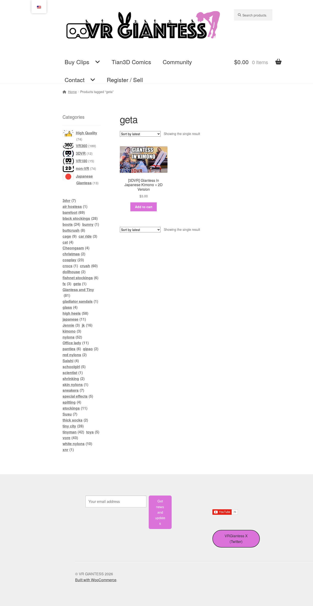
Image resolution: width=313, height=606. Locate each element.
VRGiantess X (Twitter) (236, 538)
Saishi (71, 360)
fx (67, 283)
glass (70, 307)
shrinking (74, 378)
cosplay (73, 259)
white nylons (77, 443)
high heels (75, 313)
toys (92, 432)
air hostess (75, 206)
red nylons (75, 354)
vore (70, 437)
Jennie (71, 325)
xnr (68, 449)
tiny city (73, 426)
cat (68, 242)
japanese (74, 319)
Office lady (76, 342)
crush (89, 265)
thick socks (75, 420)
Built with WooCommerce (95, 579)
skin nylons (75, 384)
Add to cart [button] (143, 206)
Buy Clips (77, 62)
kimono (72, 331)
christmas (74, 253)
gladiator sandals (80, 301)
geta (79, 283)
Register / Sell (125, 79)
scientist (73, 372)
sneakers (73, 390)
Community (177, 62)
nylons (72, 337)
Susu (70, 414)
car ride (88, 236)
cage (70, 236)
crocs (70, 265)
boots (71, 224)
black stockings (80, 218)
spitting (72, 402)
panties (72, 348)
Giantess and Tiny (78, 292)
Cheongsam (76, 248)
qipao (90, 348)
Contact (75, 79)
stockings (75, 408)
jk (87, 325)
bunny (90, 224)
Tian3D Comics (131, 62)
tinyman (73, 432)
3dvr (69, 200)
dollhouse (74, 271)
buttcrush (74, 230)
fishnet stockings (80, 277)
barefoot (74, 212)
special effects (78, 396)
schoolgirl (74, 366)
